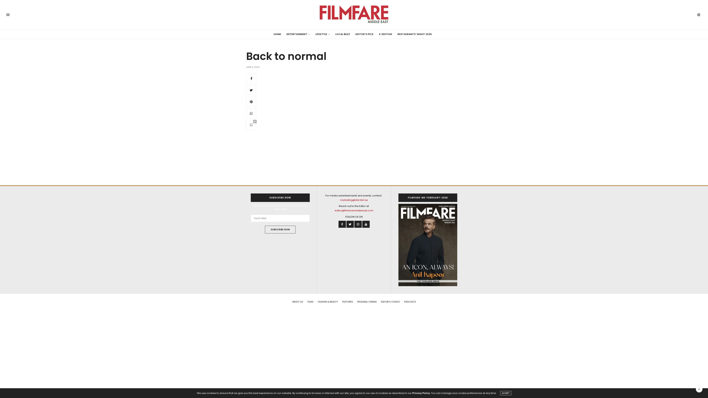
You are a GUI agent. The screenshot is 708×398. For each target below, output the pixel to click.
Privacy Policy (421, 393)
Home (277, 34)
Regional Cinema (367, 301)
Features (347, 301)
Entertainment (297, 34)
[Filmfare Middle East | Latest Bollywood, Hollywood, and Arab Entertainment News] (354, 15)
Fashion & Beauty (328, 301)
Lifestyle (321, 34)
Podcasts (410, 301)
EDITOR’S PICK (364, 34)
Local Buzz (342, 34)
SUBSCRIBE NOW (280, 229)
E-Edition (385, 34)
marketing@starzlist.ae (354, 200)
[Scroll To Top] (699, 389)
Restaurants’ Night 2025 (415, 34)
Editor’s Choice (390, 301)
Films (310, 301)
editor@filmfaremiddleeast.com (354, 210)
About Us (297, 301)
